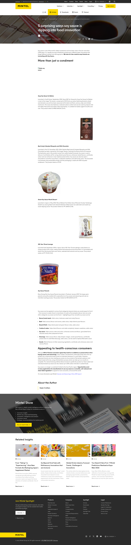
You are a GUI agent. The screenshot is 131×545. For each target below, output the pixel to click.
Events (81, 1)
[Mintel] (23, 6)
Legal (103, 499)
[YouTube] (101, 536)
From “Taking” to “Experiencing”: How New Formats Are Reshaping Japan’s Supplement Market (26, 466)
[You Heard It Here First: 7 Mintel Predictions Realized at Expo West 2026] (104, 450)
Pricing (101, 6)
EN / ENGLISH (100, 1)
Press (76, 1)
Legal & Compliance (106, 507)
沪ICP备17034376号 (47, 540)
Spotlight (80, 6)
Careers (68, 507)
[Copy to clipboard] (92, 39)
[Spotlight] (84, 6)
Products (51, 499)
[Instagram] (86, 536)
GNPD (49, 507)
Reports (50, 517)
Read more (18, 486)
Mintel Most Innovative (71, 519)
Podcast (86, 12)
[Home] (38, 19)
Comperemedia (70, 509)
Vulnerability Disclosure (71, 526)
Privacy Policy (104, 511)
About (65, 1)
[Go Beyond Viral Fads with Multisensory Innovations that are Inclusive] (53, 450)
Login (90, 1)
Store (86, 1)
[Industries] (73, 6)
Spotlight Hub (86, 511)
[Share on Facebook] (83, 39)
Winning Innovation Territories (53, 527)
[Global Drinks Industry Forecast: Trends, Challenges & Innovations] (78, 450)
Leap (49, 511)
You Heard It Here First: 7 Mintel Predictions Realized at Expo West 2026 (103, 465)
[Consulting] (95, 6)
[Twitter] (93, 536)
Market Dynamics (52, 513)
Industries (70, 6)
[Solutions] (63, 6)
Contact (71, 1)
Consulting (91, 6)
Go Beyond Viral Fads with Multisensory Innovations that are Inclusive (52, 465)
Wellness (50, 524)
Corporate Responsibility (72, 513)
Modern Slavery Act (106, 509)
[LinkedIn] (97, 536)
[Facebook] (90, 536)
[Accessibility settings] (110, 1)
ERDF (67, 515)
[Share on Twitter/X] (86, 39)
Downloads (65, 12)
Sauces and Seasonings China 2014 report (69, 373)
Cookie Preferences (106, 502)
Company (69, 499)
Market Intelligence (71, 517)
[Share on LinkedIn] (89, 39)
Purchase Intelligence (53, 515)
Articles (54, 12)
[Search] (115, 1)
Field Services (51, 502)
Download (24, 1)
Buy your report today (22, 424)
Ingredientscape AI (53, 509)
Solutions (59, 6)
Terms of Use (104, 513)
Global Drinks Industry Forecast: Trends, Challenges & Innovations (78, 465)
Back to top (20, 518)
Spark (49, 519)
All (45, 12)
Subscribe (19, 512)
